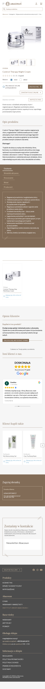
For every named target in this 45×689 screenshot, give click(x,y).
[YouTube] (41, 570)
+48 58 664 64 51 (23, 641)
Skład (6, 182)
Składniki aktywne (11, 173)
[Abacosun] (13, 4)
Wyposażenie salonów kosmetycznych (27, 14)
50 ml (15, 80)
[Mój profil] (36, 4)
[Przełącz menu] (4, 4)
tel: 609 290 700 (9, 497)
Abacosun (5, 14)
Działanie (8, 168)
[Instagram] (37, 570)
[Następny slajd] (42, 445)
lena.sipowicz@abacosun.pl (12, 496)
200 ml (25, 80)
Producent (8, 187)
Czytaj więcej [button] (9, 400)
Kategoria (12, 14)
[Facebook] (33, 570)
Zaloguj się (9, 295)
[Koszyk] (40, 4)
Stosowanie (8, 178)
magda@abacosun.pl (10, 638)
